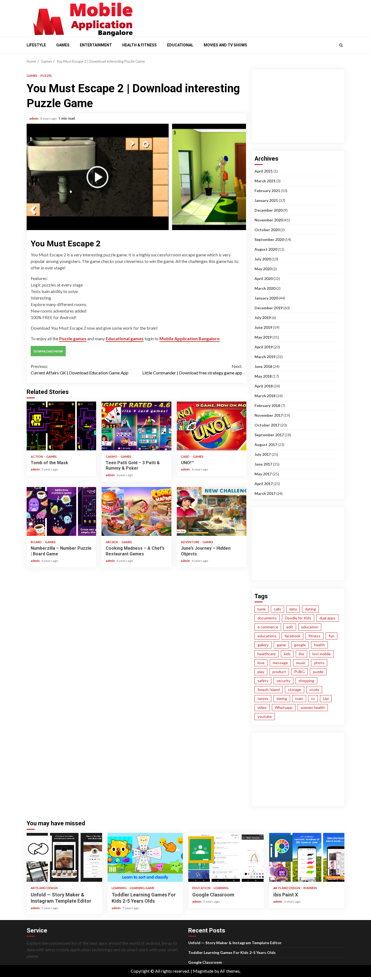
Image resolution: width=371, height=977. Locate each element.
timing (281, 698)
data (293, 609)
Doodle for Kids (298, 618)
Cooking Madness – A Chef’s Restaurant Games (136, 511)
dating (310, 609)
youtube (264, 716)
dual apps (327, 618)
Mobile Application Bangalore (189, 338)
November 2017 (268, 415)
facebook (292, 636)
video (262, 707)
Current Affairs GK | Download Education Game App (79, 369)
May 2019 (263, 337)
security (283, 680)
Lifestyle (36, 45)
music (301, 662)
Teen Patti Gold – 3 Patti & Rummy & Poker (136, 426)
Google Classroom (226, 857)
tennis (262, 698)
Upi (326, 698)
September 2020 (269, 239)
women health (313, 707)
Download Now (48, 351)
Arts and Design (44, 887)
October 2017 (266, 425)
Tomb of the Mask (61, 426)
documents (267, 618)
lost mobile (321, 653)
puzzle (318, 671)
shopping (306, 680)
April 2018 (263, 386)
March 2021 (264, 181)
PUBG (299, 671)
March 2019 (264, 356)
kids (287, 653)
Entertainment (96, 45)
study (314, 689)
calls (277, 609)
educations (266, 636)
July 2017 (262, 454)
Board (36, 541)
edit (289, 627)
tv (313, 698)
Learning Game (142, 887)
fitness (314, 636)
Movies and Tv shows (225, 45)
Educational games (125, 338)
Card (185, 456)
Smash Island (268, 689)
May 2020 (263, 268)
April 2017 (263, 483)
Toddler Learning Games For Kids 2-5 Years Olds (145, 857)
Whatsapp (284, 707)
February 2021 (267, 190)
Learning (119, 887)
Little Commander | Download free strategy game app (192, 369)
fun (331, 636)
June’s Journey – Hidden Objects (211, 511)
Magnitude (203, 970)
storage (294, 689)
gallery (263, 644)
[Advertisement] (242, 17)
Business (310, 887)
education (309, 627)
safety (262, 680)
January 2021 (266, 200)
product (279, 671)
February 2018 (267, 405)
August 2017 (265, 444)
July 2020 (262, 259)
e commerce (267, 627)
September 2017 (269, 434)
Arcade (112, 541)
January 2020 (266, 298)
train (299, 698)
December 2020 (268, 210)
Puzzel (46, 75)
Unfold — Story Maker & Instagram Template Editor (64, 857)
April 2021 (263, 171)
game (281, 644)
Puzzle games (72, 338)
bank (261, 609)
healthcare (266, 653)
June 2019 (263, 327)
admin (34, 118)
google (300, 644)
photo (319, 662)
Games (63, 45)
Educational (180, 45)
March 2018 (264, 395)
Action (37, 456)
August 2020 (265, 249)
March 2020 (264, 288)
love (261, 662)
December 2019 (268, 307)
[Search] (341, 45)
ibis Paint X (307, 857)
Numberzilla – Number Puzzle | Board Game (61, 511)
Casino (112, 456)
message (280, 662)
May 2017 (263, 474)
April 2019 (263, 347)
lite (301, 653)
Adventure (190, 541)
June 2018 (263, 366)
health (319, 644)
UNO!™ (211, 426)
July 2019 (262, 317)
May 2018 (263, 376)
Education (201, 887)
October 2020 (266, 229)
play (260, 671)
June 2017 (263, 464)
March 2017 (264, 493)
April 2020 (263, 278)
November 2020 (268, 220)
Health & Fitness (139, 45)
